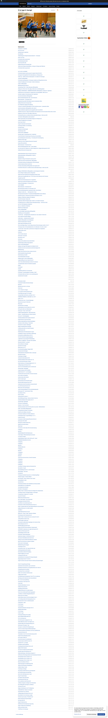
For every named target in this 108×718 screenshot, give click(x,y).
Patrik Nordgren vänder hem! (23, 520)
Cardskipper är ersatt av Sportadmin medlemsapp (27, 333)
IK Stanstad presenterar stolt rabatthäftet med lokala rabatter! (29, 483)
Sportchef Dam (21, 481)
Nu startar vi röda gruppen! (23, 488)
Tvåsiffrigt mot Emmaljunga (23, 709)
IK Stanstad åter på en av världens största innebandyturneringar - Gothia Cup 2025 (32, 115)
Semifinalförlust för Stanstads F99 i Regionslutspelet (27, 557)
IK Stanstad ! (20, 267)
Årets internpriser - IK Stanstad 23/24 (24, 144)
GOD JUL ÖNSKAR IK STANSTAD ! (24, 205)
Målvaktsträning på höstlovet (23, 85)
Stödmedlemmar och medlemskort (24, 485)
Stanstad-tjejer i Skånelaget (23, 401)
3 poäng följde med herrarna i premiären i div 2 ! (26, 295)
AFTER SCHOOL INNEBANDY (23, 132)
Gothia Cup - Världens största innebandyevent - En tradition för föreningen (31, 76)
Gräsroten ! (20, 232)
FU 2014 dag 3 (20, 611)
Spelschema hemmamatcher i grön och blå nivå (26, 565)
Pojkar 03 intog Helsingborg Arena (24, 635)
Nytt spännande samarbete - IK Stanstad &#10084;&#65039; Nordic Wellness (32, 193)
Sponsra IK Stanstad (21, 495)
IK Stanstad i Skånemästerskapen (24, 534)
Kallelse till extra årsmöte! (22, 586)
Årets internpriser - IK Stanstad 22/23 (24, 186)
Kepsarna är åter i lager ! (22, 139)
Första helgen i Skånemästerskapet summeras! (26, 434)
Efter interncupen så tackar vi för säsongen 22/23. (27, 188)
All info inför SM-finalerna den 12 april (25, 674)
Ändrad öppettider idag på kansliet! (24, 253)
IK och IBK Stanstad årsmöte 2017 (24, 385)
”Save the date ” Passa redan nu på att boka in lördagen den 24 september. (31, 228)
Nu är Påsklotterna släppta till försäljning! (25, 104)
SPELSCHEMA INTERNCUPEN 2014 (24, 616)
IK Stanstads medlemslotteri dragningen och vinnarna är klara (29, 522)
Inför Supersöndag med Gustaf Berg (24, 672)
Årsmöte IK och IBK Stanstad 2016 (24, 422)
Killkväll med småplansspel (23, 207)
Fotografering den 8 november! (23, 569)
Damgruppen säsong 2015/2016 (24, 501)
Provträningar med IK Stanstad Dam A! (25, 515)
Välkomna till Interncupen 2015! (23, 530)
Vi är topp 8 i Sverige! (25, 10)
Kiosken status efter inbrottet (23, 377)
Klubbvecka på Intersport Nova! (23, 497)
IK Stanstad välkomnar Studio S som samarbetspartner (28, 274)
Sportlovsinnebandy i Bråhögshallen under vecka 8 (27, 108)
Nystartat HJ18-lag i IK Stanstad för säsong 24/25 (27, 158)
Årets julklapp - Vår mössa (23, 471)
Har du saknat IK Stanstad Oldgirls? (24, 216)
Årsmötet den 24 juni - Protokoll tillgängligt (25, 300)
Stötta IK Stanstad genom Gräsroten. (24, 221)
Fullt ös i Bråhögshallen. (22, 209)
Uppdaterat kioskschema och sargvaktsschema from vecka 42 (29, 567)
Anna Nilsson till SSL (22, 392)
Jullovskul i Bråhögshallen (22, 78)
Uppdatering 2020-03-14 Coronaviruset (25, 270)
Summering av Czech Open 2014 (24, 581)
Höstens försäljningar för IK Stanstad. (25, 120)
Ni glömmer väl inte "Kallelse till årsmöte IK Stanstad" (27, 141)
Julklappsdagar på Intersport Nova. (24, 364)
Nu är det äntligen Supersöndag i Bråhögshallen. (26, 211)
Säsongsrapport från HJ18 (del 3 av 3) (25, 656)
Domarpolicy (20, 473)
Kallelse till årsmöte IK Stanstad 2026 (24, 64)
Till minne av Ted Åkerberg (23, 403)
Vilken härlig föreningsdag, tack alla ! (24, 223)
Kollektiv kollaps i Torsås (22, 667)
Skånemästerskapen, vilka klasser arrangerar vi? (26, 653)
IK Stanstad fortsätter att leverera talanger (25, 282)
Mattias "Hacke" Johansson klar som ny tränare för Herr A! (28, 516)
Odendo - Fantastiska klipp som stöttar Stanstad (27, 314)
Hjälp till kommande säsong (23, 424)
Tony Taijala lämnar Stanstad (23, 487)
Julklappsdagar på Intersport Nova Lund (25, 693)
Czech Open (20, 583)
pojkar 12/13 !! (20, 298)
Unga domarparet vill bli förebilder (24, 370)
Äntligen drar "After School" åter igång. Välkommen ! (27, 113)
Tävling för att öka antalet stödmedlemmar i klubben (27, 539)
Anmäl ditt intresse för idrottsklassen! (25, 639)
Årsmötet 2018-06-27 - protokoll (24, 342)
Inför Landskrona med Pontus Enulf (24, 681)
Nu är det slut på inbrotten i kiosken (24, 361)
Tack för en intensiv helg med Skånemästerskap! (27, 628)
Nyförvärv (20, 431)
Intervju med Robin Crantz (22, 707)
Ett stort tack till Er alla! (22, 62)
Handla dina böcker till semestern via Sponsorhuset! (27, 384)
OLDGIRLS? (20, 509)
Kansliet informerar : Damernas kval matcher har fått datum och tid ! (30, 195)
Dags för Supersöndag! (22, 675)
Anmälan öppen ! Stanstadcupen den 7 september (27, 134)
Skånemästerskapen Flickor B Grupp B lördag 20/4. (27, 153)
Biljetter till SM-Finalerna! (22, 647)
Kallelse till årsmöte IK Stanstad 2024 (24, 150)
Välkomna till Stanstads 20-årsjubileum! (25, 665)
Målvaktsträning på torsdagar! (23, 544)
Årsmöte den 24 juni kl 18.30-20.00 (24, 302)
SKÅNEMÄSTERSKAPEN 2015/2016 (24, 440)
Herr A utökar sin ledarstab (23, 375)
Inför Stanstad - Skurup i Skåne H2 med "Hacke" (26, 478)
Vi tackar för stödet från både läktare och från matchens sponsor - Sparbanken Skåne (33, 106)
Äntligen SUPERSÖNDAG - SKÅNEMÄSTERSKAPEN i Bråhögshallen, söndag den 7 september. (35, 90)
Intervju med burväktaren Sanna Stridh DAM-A (26, 240)
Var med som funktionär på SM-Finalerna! (25, 649)
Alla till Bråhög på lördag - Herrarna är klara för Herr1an (28, 398)
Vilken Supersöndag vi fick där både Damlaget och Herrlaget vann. (30, 118)
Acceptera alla (101, 714)
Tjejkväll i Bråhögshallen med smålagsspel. (26, 219)
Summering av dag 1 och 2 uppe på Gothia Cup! (26, 548)
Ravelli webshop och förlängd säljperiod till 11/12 (27, 363)
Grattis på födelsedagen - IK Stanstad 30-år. (26, 183)
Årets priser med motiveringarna (24, 387)
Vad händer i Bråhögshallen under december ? (26, 116)
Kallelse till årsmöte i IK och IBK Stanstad (25, 508)
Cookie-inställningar (19, 714)
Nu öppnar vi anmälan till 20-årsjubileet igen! (26, 626)
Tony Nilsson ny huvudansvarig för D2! (25, 502)
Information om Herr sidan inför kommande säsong (27, 427)
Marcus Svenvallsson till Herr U (23, 661)
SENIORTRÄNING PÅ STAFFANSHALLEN (25, 433)
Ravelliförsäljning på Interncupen (24, 525)
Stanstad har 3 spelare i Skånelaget (24, 324)
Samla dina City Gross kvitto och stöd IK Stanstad (27, 457)
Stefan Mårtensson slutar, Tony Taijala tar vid (26, 621)
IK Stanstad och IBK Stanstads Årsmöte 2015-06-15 (27, 504)
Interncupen (20, 239)
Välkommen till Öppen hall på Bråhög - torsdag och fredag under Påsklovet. (31, 66)
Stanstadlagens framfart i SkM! (23, 532)
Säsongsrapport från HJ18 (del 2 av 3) (25, 658)
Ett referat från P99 (21, 700)
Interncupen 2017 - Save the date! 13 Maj (25, 391)
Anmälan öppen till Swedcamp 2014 (24, 651)
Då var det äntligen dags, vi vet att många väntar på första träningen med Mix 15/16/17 (33, 225)
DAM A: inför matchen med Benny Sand (25, 572)
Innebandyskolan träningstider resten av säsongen (27, 352)
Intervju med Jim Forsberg (22, 595)
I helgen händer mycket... (22, 574)
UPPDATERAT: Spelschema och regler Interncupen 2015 (28, 529)
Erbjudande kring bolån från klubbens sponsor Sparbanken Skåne (30, 101)
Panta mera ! (20, 288)
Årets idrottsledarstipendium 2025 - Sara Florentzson (27, 97)
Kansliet (19, 268)
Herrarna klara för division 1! (23, 396)
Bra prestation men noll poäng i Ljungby (25, 695)
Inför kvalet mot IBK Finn (22, 637)
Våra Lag (29, 3)
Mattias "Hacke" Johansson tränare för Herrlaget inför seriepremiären (30, 490)
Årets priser (20, 303)
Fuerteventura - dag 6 (22, 602)
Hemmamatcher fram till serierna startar (25, 380)
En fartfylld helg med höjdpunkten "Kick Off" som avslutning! (29, 576)
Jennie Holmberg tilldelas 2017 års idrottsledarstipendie (28, 389)
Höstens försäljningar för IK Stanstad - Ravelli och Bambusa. (29, 81)
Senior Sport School (21, 122)
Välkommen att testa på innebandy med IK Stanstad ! (27, 181)
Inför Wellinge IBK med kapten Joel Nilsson (26, 684)
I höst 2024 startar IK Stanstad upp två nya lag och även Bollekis (29, 136)
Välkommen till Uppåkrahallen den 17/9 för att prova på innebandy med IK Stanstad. (33, 176)
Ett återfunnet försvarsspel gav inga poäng (25, 703)
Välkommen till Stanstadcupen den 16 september (27, 179)
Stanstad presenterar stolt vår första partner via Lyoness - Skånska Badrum (31, 406)
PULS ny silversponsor (22, 618)
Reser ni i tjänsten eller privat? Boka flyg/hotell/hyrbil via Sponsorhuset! (31, 506)
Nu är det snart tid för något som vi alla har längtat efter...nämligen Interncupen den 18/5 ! (34, 148)
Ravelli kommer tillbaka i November (24, 412)
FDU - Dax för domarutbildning (23, 579)
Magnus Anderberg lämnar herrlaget (24, 326)
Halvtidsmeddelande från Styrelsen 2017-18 (26, 359)
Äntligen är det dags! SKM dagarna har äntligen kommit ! (28, 246)
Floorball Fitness (21, 127)
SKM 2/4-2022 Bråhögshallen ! (23, 244)
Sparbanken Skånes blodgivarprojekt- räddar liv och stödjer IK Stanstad (31, 200)
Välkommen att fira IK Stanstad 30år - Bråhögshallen (27, 160)
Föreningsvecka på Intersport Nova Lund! (25, 646)
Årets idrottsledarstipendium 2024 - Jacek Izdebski (27, 146)
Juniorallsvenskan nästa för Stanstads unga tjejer (27, 263)
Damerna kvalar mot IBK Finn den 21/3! (25, 640)
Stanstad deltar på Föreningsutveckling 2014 (26, 623)
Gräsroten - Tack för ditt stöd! (23, 405)
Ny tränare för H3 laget (22, 345)
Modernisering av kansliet (22, 254)
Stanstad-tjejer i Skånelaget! (23, 368)
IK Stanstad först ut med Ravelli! (24, 571)
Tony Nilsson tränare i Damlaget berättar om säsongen (28, 492)
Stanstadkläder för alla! (22, 480)
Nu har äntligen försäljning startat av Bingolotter (26, 172)
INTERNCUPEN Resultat (22, 609)
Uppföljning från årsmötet (22, 588)
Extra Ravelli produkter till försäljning (24, 551)
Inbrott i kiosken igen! (22, 378)
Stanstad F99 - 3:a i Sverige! (23, 642)
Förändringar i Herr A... (22, 546)
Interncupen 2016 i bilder (22, 420)
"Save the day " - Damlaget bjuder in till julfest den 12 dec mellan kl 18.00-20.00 (32, 214)
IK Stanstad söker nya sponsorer (24, 59)
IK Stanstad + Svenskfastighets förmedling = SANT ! (27, 272)
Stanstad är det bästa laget (23, 129)
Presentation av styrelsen (22, 48)
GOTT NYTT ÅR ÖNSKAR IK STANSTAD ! (25, 204)
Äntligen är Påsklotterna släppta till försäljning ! (26, 197)
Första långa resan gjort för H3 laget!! (24, 293)
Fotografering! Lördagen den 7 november (25, 494)
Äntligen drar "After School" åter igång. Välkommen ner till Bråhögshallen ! (31, 88)
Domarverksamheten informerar (24, 256)
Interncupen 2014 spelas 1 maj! (23, 625)
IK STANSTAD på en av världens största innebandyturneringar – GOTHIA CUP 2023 (32, 202)
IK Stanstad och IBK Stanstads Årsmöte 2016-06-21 (27, 419)
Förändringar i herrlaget (22, 356)
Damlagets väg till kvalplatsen (23, 644)
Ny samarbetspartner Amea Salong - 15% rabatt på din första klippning (31, 137)
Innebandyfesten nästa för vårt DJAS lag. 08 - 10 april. (27, 438)
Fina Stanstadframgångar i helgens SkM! (25, 349)
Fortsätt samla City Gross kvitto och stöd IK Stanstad (27, 373)
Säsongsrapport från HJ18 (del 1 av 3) (25, 660)
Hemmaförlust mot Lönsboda (23, 691)
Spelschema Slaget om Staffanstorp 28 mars (26, 536)
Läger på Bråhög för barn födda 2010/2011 (26, 260)
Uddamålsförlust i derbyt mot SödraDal (25, 689)
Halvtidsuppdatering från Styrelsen (24, 550)
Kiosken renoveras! (21, 417)
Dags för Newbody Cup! (22, 702)
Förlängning (20, 429)
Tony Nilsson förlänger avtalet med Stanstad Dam (27, 466)
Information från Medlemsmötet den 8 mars (26, 537)
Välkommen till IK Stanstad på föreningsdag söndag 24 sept (29, 174)
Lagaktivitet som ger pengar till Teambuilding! (26, 338)
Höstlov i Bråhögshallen (22, 83)
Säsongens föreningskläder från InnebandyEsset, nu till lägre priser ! (30, 74)
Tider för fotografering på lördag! (24, 564)
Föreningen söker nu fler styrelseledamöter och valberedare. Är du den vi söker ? (32, 226)
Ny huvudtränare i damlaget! (23, 343)
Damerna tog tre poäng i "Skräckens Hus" (25, 696)
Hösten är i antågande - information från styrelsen (27, 340)
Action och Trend (21, 57)
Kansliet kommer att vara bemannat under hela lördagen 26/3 (29, 247)
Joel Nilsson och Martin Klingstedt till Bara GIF (26, 593)
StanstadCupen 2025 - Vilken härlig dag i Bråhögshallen (28, 87)
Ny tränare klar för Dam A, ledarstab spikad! (26, 600)
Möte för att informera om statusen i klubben (26, 541)
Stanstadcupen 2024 (22, 130)
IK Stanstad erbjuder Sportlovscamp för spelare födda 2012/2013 (30, 73)
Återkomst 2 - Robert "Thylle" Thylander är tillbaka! (27, 513)
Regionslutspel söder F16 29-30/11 (24, 558)
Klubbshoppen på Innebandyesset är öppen (26, 331)
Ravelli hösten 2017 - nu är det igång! (24, 371)
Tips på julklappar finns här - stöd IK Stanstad (26, 469)
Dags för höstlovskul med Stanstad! (24, 123)
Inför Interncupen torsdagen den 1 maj (25, 619)
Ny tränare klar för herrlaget (23, 305)
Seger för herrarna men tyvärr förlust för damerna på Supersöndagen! (30, 560)
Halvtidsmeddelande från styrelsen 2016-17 (26, 399)
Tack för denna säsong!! (22, 233)
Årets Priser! (20, 426)
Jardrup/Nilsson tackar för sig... (24, 518)
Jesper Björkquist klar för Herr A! (24, 511)
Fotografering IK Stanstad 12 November (25, 410)
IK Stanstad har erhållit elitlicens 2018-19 (25, 335)
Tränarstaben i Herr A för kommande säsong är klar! (27, 633)
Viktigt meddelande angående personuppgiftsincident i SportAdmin (30, 109)
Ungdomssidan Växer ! (22, 230)
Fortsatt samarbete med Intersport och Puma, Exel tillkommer (29, 630)
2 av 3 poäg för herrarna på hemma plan (25, 291)
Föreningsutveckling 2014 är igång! (24, 614)
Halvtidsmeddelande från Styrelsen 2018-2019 (26, 317)
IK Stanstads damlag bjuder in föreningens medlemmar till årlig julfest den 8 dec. (32, 80)
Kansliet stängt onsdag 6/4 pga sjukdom (25, 242)
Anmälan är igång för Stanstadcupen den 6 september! (28, 94)
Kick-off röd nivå (21, 50)
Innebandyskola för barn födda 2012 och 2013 (26, 307)
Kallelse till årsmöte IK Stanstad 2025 (24, 102)
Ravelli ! (19, 265)
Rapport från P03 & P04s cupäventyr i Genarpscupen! (27, 527)
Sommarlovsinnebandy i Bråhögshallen (25, 95)
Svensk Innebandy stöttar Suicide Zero (25, 164)
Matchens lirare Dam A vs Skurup (24, 286)
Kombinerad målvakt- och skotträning (25, 125)
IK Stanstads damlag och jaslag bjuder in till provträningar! (28, 162)
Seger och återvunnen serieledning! (24, 705)
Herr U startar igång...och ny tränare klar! (25, 499)
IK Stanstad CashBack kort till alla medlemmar (26, 413)
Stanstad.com (23, 3)
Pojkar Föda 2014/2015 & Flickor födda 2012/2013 (27, 251)
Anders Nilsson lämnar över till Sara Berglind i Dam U (27, 597)
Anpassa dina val (77, 714)
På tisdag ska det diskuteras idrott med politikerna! (27, 578)
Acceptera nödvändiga (91, 714)
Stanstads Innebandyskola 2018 (24, 357)
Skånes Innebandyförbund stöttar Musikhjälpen (26, 321)
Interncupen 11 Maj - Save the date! (24, 310)
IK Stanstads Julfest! (22, 281)
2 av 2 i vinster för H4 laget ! (23, 289)
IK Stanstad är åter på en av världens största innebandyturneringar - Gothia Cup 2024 (33, 167)
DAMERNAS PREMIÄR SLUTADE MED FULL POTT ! (27, 296)
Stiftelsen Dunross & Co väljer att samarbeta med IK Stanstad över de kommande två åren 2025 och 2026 (37, 111)
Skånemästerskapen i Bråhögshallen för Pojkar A (27, 155)
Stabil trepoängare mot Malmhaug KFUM (25, 663)
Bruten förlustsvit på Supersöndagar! (24, 698)
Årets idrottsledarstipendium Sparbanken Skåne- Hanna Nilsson (29, 190)
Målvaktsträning (21, 157)
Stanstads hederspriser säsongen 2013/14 (25, 607)
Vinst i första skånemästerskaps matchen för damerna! (28, 261)
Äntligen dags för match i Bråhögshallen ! (25, 258)
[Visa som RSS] (57, 10)
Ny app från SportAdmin (22, 143)
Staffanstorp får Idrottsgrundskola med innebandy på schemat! (29, 654)
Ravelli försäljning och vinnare (23, 553)
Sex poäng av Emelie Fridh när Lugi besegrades (26, 670)
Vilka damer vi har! (21, 237)
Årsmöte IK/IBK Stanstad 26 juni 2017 (24, 382)
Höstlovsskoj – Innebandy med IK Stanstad (26, 218)
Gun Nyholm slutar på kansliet (23, 677)
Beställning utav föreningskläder (24, 212)
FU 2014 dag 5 (20, 604)
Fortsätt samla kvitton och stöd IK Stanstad (26, 328)
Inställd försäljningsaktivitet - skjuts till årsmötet (26, 312)
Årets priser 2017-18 (21, 347)
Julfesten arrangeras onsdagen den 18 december (27, 682)
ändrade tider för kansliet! (22, 275)
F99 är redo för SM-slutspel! (23, 543)
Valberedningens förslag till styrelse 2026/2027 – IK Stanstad (29, 55)
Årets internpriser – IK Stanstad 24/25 (25, 99)
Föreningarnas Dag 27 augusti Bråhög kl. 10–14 (26, 415)
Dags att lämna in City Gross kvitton (24, 319)
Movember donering (21, 354)
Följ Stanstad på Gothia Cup (23, 679)
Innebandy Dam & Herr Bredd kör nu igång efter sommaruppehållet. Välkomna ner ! (33, 92)
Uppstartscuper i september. (23, 52)
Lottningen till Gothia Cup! (22, 555)
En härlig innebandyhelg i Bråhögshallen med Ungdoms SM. (29, 165)
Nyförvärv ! (20, 284)
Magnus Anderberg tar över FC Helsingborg (26, 688)
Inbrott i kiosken (21, 394)
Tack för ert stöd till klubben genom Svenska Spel (27, 366)
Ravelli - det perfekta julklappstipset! (24, 408)
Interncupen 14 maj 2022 (22, 235)
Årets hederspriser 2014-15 (23, 523)
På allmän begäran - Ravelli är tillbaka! (25, 476)
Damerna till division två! (22, 632)
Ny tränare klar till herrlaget (23, 350)
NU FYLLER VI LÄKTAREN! (22, 71)
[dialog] (90, 711)
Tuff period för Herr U (22, 686)
